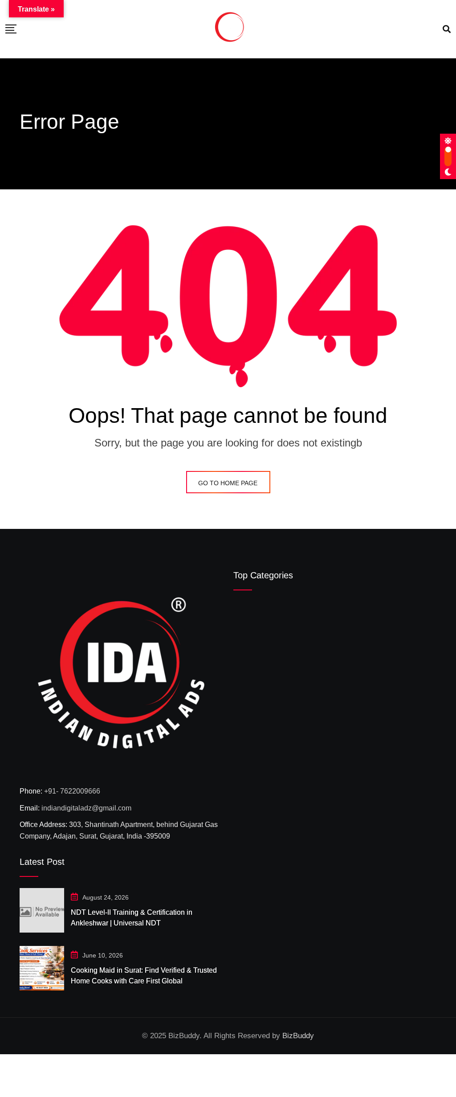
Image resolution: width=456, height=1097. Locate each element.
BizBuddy (298, 1036)
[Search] (447, 29)
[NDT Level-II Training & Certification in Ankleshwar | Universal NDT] (42, 910)
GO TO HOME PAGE (227, 483)
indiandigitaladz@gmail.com (86, 808)
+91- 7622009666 (72, 791)
